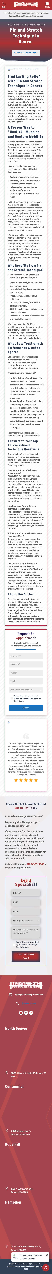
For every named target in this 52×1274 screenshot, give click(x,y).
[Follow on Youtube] (21, 1013)
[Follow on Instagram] (31, 1013)
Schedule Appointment (26, 52)
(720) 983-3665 (35, 864)
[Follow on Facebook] (26, 1013)
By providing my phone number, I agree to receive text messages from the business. (27, 698)
